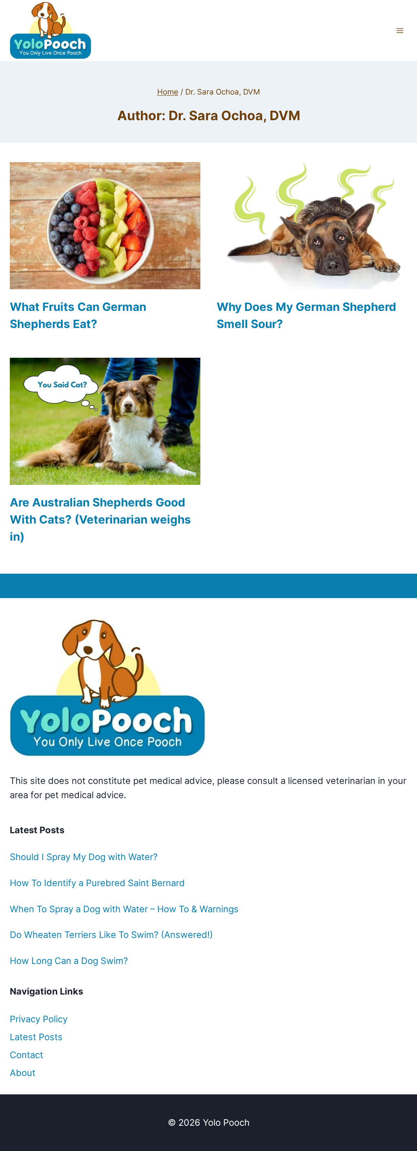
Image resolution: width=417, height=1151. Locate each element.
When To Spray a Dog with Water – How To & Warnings (124, 909)
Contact (26, 1055)
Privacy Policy (39, 1019)
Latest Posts (36, 1037)
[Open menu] (399, 30)
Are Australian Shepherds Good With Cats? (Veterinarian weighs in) (100, 519)
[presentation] (105, 225)
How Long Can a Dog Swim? (69, 960)
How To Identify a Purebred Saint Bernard (97, 883)
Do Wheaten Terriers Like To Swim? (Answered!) (111, 934)
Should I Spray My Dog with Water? (84, 857)
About (22, 1072)
